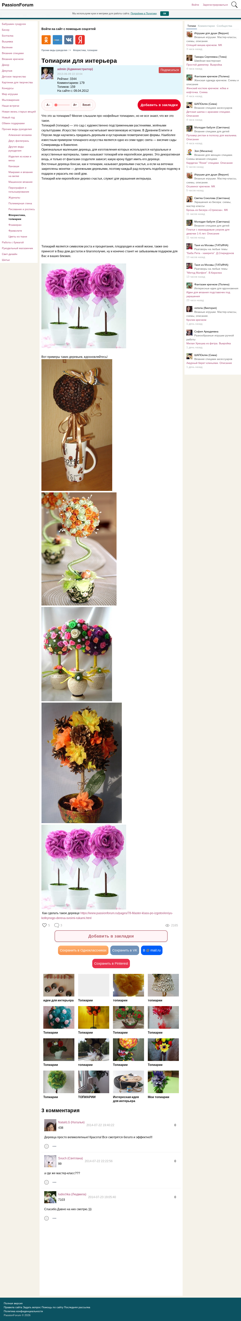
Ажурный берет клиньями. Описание (209, 362)
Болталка (7, 35)
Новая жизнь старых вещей (19, 111)
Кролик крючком (196, 319)
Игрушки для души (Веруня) (211, 33)
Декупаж (7, 70)
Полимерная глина (20, 203)
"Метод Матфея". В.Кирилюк (204, 272)
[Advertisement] (109, 211)
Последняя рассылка (77, 1307)
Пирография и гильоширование (18, 189)
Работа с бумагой (13, 242)
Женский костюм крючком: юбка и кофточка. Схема (207, 90)
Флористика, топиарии (17, 217)
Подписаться (170, 70)
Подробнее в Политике (144, 13)
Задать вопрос (32, 1307)
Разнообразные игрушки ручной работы (210, 337)
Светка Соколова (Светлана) (212, 198)
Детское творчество (14, 76)
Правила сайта (13, 1307)
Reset (86, 105)
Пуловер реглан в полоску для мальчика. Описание (211, 137)
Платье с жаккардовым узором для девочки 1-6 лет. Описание (208, 231)
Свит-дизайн (9, 254)
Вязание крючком (13, 58)
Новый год (8, 117)
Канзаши (13, 166)
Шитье (6, 259)
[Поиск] (234, 4)
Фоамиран (14, 224)
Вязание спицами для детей (211, 131)
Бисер (5, 29)
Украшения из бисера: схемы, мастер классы (208, 204)
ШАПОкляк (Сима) (205, 103)
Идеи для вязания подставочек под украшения (208, 294)
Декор (5, 64)
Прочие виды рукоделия (17, 129)
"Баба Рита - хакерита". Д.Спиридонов (210, 253)
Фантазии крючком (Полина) (212, 76)
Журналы (14, 197)
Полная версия (13, 1303)
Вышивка (7, 41)
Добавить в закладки (159, 105)
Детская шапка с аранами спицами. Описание (208, 113)
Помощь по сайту (52, 1307)
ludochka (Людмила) (72, 1194)
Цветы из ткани (17, 236)
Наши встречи (10, 105)
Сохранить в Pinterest (111, 963)
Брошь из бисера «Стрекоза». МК (207, 209)
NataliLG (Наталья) (71, 1122)
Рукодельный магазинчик (17, 248)
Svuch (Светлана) (70, 1158)
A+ (75, 105)
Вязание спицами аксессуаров (213, 107)
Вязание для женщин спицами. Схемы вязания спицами (209, 156)
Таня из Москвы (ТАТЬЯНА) (211, 245)
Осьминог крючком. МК (200, 186)
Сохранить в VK (124, 950)
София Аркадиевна (206, 331)
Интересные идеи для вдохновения (216, 288)
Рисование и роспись (21, 209)
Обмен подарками (13, 123)
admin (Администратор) (75, 69)
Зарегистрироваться (215, 4)
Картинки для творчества (17, 82)
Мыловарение (10, 99)
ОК (164, 13)
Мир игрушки (10, 94)
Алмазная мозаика (20, 134)
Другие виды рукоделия (16, 148)
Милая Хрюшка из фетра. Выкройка (208, 343)
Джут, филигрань (18, 140)
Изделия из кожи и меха (19, 158)
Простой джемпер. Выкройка (204, 64)
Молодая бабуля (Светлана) (212, 127)
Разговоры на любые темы (210, 249)
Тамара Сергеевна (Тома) (210, 56)
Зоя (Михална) (203, 150)
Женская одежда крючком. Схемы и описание (212, 82)
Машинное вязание (20, 181)
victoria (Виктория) (205, 307)
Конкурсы (8, 88)
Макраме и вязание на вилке (20, 174)
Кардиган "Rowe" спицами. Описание (209, 162)
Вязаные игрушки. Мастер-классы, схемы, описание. (211, 39)
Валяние (7, 47)
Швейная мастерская (207, 60)
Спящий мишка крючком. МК (204, 45)
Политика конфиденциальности (23, 1311)
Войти (195, 4)
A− (48, 105)
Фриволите (15, 230)
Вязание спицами (13, 53)
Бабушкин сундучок (14, 23)
